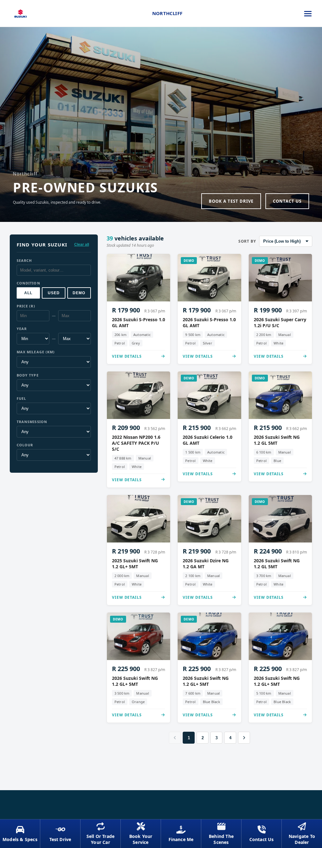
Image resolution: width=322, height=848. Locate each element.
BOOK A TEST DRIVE (231, 201)
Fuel (21, 398)
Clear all (81, 244)
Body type (28, 375)
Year (22, 328)
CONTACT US (287, 201)
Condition (28, 283)
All (28, 293)
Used (54, 293)
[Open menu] (308, 13)
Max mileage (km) (36, 352)
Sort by (247, 241)
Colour (25, 445)
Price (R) (26, 306)
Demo (79, 293)
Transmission (32, 421)
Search (24, 260)
